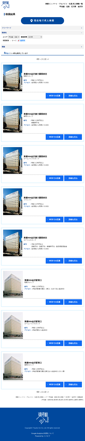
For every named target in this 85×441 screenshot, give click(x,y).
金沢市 (22, 40)
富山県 (61, 400)
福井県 (71, 400)
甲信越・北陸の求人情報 (56, 397)
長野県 (81, 400)
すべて (14, 40)
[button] (54, 96)
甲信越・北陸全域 (47, 400)
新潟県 (56, 400)
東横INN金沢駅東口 (33, 280)
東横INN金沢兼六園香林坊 (35, 74)
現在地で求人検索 (44, 20)
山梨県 (76, 400)
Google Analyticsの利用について (42, 433)
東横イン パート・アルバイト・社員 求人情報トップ (31, 397)
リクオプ (47, 436)
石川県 (68, 397)
